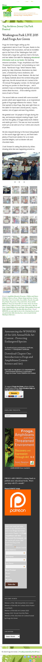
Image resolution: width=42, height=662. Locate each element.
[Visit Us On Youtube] (39, 658)
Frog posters (13, 302)
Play (15, 182)
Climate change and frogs (25, 298)
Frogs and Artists (22, 302)
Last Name (15, 563)
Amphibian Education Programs (17, 296)
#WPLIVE (5, 311)
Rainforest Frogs (11, 309)
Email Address (15, 550)
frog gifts (35, 300)
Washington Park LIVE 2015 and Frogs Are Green (20, 37)
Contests (35, 298)
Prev (19, 182)
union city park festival (30, 313)
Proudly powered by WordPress (29, 652)
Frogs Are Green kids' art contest (18, 303)
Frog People (5, 302)
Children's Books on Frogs (9, 298)
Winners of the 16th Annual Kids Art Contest (19, 603)
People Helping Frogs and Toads (15, 307)
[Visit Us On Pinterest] (36, 658)
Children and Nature (32, 296)
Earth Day (5, 300)
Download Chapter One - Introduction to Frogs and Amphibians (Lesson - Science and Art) (19, 358)
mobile (9, 580)
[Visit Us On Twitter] (28, 658)
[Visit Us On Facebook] (25, 658)
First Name (15, 556)
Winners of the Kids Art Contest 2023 (17, 610)
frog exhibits (23, 300)
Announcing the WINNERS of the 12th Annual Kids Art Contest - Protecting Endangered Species (20, 336)
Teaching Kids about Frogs (24, 309)
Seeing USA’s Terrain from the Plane (16, 613)
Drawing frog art (30, 311)
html (8, 573)
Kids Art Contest (16, 305)
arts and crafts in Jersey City (17, 311)
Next (24, 182)
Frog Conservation (14, 300)
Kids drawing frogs (17, 313)
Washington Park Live (8, 315)
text (8, 576)
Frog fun (30, 300)
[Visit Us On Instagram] (32, 658)
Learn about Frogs (26, 305)
